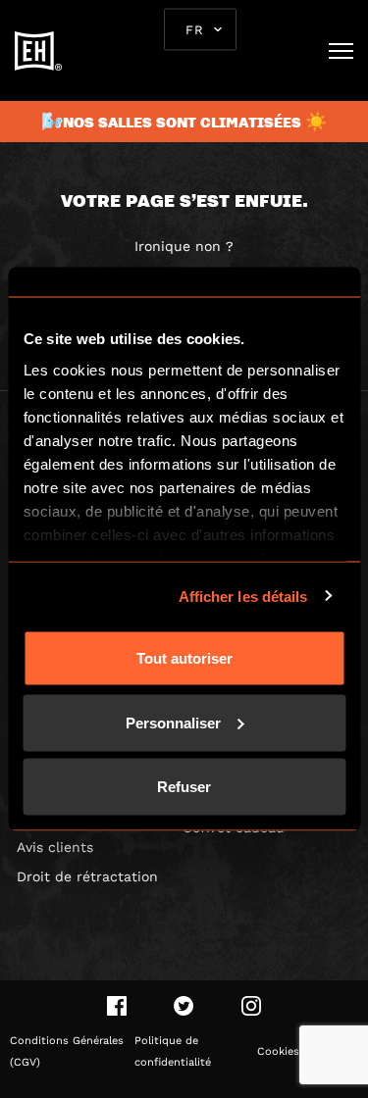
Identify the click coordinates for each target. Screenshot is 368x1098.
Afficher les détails (243, 595)
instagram (251, 1006)
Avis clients (55, 847)
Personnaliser (173, 722)
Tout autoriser (184, 658)
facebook (117, 1006)
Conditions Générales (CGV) (67, 1051)
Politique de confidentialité (172, 1051)
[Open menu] (341, 51)
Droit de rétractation (87, 876)
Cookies (278, 1051)
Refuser (184, 786)
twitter (184, 1006)
